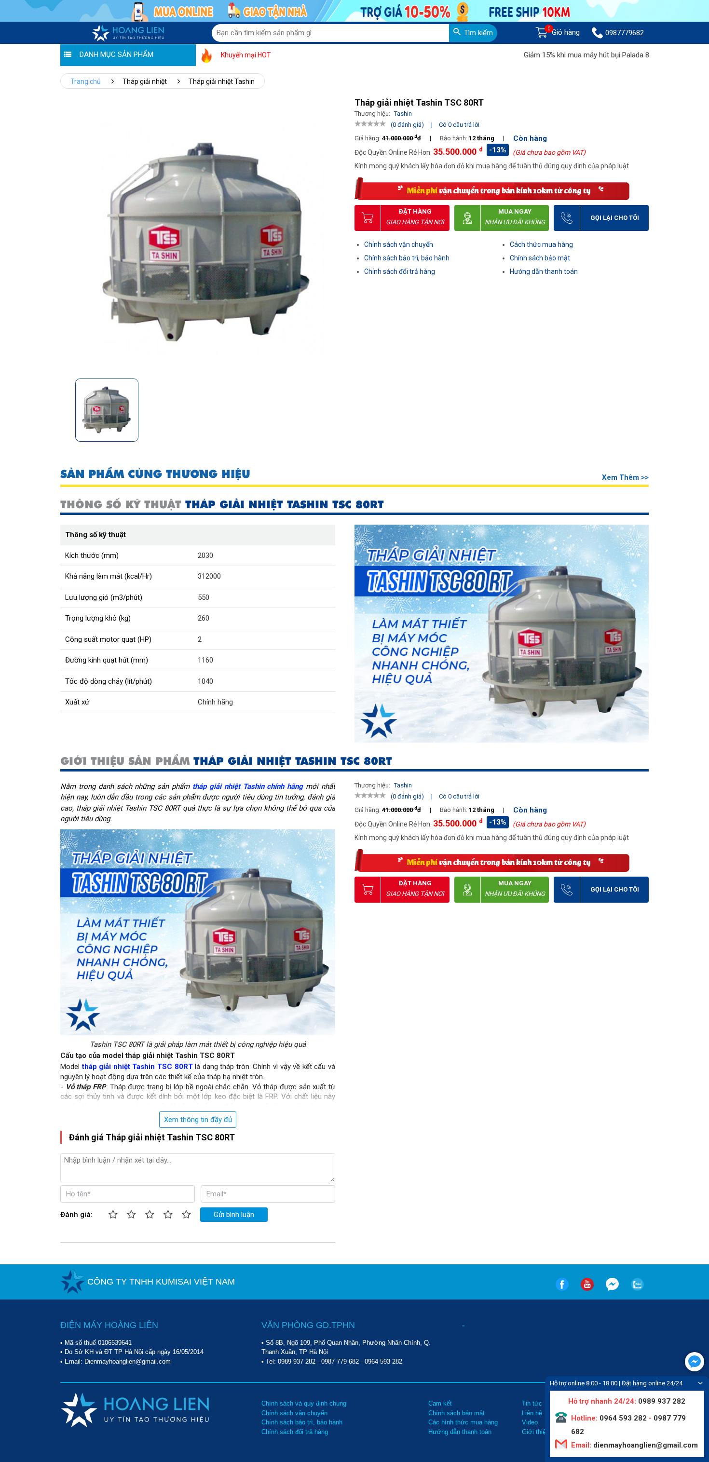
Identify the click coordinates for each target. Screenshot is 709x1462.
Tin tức (532, 1403)
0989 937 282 (296, 1361)
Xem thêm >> (625, 477)
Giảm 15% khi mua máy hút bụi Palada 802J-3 (560, 55)
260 (203, 618)
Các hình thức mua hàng (463, 1422)
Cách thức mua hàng (541, 244)
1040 (205, 681)
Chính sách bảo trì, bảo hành (407, 258)
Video (530, 1422)
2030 (205, 555)
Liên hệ (532, 1413)
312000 (209, 576)
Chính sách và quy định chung (303, 1403)
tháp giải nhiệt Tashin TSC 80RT (137, 1066)
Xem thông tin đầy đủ (198, 1119)
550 (203, 597)
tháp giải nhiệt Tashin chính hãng (247, 786)
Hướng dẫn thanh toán (544, 271)
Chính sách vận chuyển (398, 244)
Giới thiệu (535, 1431)
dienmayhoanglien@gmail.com (644, 1445)
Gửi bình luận (234, 1214)
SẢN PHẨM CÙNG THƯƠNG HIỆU (155, 474)
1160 (205, 660)
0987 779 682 (340, 1361)
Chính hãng (215, 702)
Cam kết (440, 1403)
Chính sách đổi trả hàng (399, 271)
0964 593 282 (383, 1361)
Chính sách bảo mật (540, 258)
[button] (332, 407)
